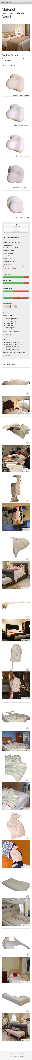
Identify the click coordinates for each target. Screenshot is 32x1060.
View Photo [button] (16, 231)
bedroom (10, 264)
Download (10, 1056)
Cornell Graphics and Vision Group (16, 1054)
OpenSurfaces (6, 2)
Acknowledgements (19, 1056)
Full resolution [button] (16, 226)
